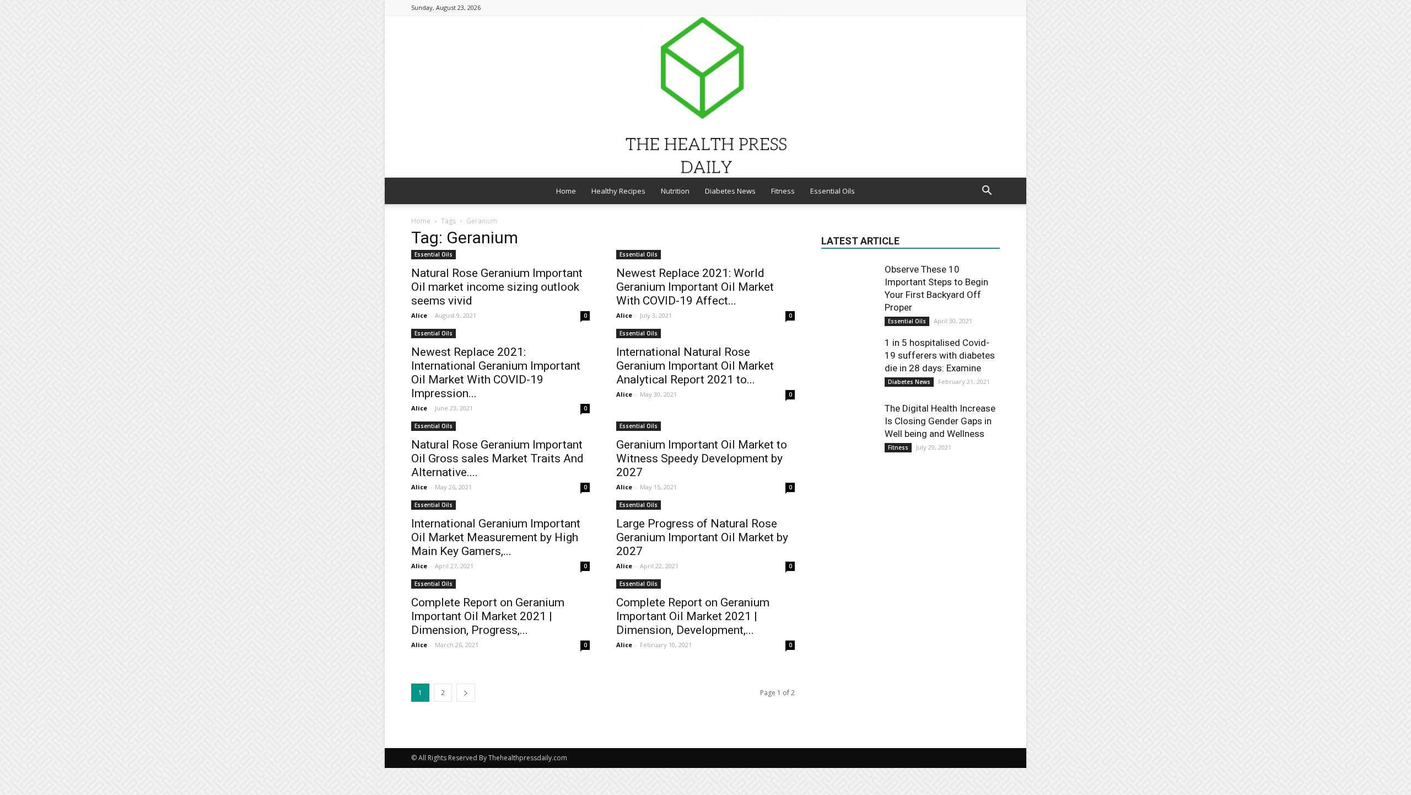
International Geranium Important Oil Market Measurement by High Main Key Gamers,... (495, 537)
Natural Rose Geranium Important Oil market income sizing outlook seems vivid (497, 286)
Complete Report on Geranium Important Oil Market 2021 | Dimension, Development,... (692, 616)
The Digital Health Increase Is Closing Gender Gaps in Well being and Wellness (940, 421)
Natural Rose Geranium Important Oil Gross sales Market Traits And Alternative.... (497, 458)
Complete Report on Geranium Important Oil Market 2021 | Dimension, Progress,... (487, 616)
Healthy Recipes (618, 191)
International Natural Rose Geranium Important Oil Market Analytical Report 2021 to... (695, 365)
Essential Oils (832, 191)
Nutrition (675, 191)
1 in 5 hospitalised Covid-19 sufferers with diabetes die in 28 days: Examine (940, 355)
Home (566, 191)
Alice (419, 315)
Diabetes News (730, 191)
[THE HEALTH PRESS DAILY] (705, 96)
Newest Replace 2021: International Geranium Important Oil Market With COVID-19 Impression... (495, 372)
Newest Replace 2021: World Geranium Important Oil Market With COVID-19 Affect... (695, 286)
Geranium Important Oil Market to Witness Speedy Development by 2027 (701, 458)
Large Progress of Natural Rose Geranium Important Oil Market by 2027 (702, 537)
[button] (986, 191)
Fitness (783, 191)
